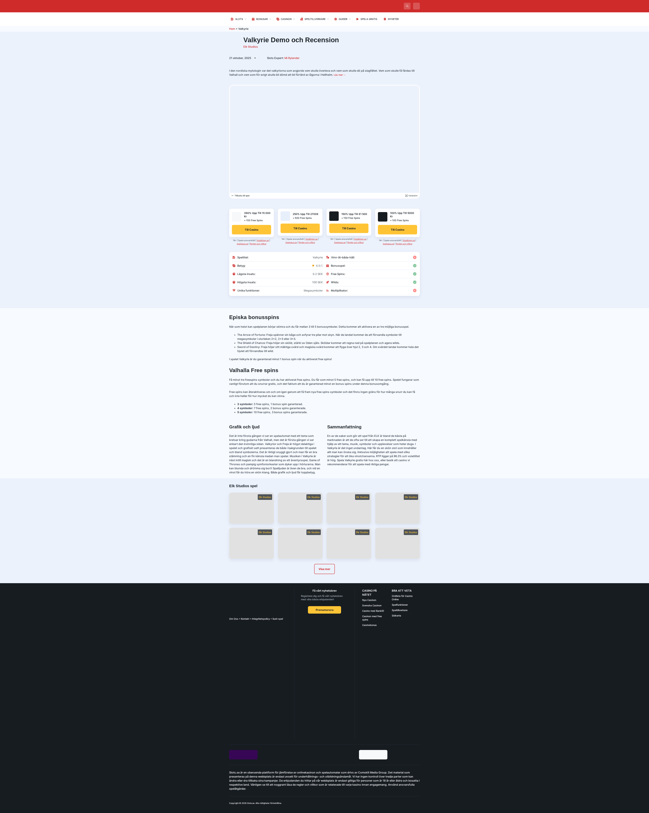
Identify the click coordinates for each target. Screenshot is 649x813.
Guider (343, 19)
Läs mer (338, 74)
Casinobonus (369, 625)
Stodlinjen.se (263, 240)
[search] (407, 6)
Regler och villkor (258, 243)
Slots (239, 19)
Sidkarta (396, 615)
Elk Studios (250, 46)
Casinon (286, 19)
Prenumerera (324, 610)
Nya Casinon (369, 600)
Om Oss (233, 618)
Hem (232, 28)
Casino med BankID (373, 610)
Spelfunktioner (400, 604)
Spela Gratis (368, 19)
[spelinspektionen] (235, 636)
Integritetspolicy (261, 618)
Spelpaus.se (242, 243)
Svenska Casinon (371, 605)
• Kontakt (243, 618)
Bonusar (262, 19)
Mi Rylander (283, 58)
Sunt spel (277, 618)
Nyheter (393, 19)
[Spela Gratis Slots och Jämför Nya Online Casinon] (254, 6)
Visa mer (324, 569)
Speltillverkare (315, 19)
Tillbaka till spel (242, 195)
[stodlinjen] (254, 709)
